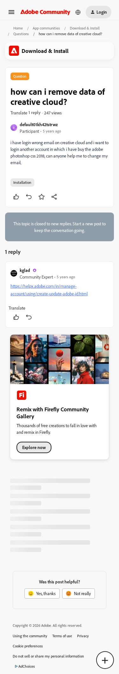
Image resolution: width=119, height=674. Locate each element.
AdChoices (26, 666)
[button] (11, 14)
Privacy (83, 635)
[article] (59, 294)
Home (18, 28)
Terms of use (62, 635)
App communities (46, 28)
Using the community (30, 635)
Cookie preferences (28, 646)
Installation (22, 182)
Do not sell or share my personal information (48, 656)
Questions (21, 33)
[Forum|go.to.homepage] (45, 12)
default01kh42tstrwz (39, 124)
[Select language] (78, 12)
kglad (25, 270)
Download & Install (85, 28)
